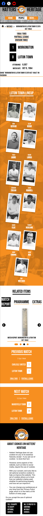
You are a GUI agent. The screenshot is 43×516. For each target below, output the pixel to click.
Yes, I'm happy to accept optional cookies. (12, 508)
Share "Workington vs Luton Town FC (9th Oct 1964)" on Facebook (19, 74)
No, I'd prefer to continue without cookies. (29, 508)
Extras (37, 302)
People (21, 18)
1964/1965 (21, 33)
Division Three (21, 40)
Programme (21, 302)
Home (10, 18)
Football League (21, 37)
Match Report (6, 302)
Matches (9, 26)
